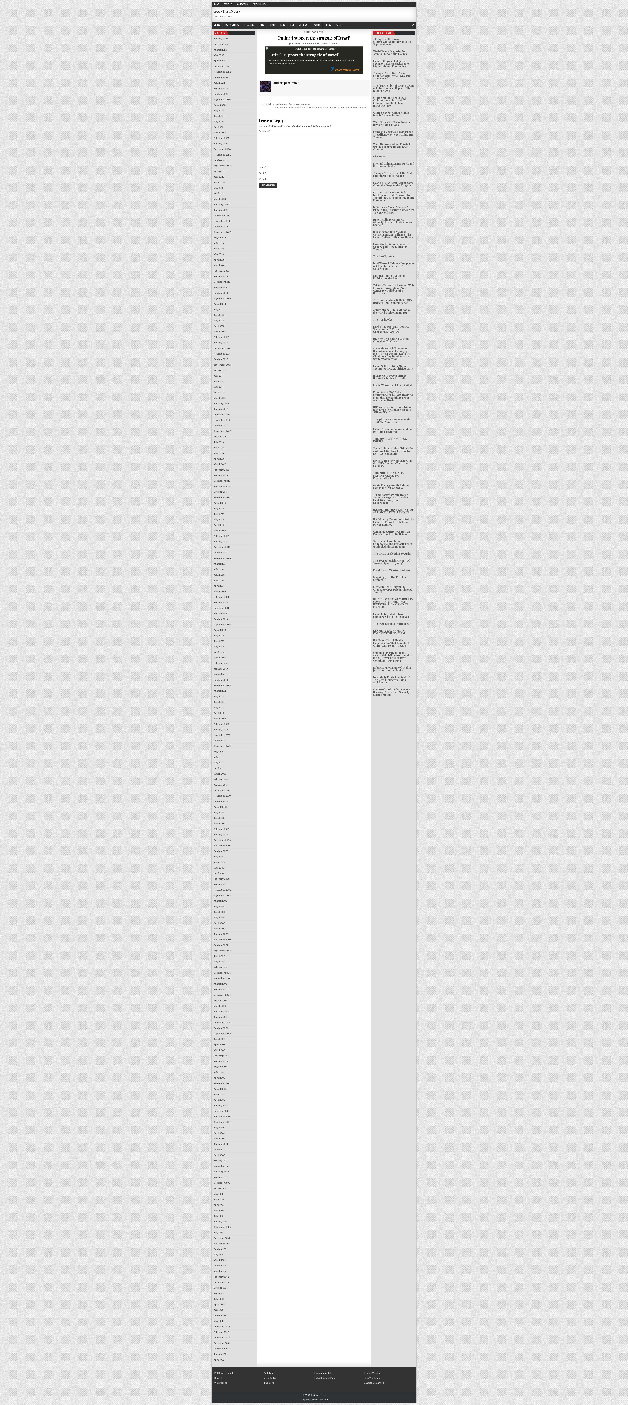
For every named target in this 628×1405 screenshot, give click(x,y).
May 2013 (219, 647)
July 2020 (219, 177)
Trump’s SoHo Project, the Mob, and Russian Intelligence (393, 174)
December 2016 (222, 414)
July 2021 (219, 110)
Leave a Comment (330, 43)
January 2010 (221, 834)
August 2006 (220, 984)
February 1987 (221, 1332)
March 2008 (220, 928)
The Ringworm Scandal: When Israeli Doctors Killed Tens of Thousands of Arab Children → (322, 107)
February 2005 (222, 1011)
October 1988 (221, 1315)
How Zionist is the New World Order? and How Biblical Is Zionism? (391, 246)
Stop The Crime (372, 1378)
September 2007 (223, 951)
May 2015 (219, 519)
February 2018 (221, 337)
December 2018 (222, 282)
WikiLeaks (269, 1373)
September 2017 (222, 365)
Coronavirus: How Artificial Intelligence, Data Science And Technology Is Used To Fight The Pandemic (393, 196)
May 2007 (219, 961)
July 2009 (219, 856)
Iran (292, 25)
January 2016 (221, 475)
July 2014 (219, 569)
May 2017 (219, 387)
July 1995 (219, 1232)
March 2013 (220, 657)
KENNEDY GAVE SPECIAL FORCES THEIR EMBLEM (389, 632)
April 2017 (219, 392)
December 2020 (222, 149)
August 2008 (220, 901)
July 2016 (219, 442)
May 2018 (219, 320)
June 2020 (219, 182)
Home (216, 4)
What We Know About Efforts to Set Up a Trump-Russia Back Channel (392, 146)
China (261, 25)
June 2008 (219, 912)
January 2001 (221, 1144)
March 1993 (220, 1271)
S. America (249, 25)
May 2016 (219, 453)
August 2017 (220, 370)
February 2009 (222, 879)
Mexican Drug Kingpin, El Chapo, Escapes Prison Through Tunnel (393, 589)
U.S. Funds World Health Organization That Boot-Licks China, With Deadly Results (392, 643)
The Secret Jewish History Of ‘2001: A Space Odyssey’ (391, 562)
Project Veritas (372, 1373)
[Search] (413, 25)
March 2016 (220, 464)
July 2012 (219, 696)
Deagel (218, 1378)
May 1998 (219, 1194)
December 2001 (222, 1111)
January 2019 (221, 276)
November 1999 (222, 1166)
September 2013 (222, 624)
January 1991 (220, 1293)
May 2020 (219, 188)
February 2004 (221, 1056)
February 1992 (221, 1277)
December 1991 (222, 1282)
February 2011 (221, 779)
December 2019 (222, 215)
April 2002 (219, 1100)
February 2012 (221, 724)
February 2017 (221, 403)
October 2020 (221, 160)
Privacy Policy (259, 4)
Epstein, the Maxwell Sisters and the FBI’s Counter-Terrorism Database (393, 463)
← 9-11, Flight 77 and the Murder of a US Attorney (284, 104)
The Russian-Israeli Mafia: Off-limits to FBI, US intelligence (392, 301)
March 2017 (220, 398)
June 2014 (219, 575)
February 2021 (221, 138)
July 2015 (219, 508)
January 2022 (221, 88)
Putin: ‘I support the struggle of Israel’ (314, 38)
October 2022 (221, 77)
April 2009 (219, 873)
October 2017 (221, 359)
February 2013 (221, 663)
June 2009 (219, 862)
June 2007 (219, 956)
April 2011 (219, 768)
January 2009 (221, 884)
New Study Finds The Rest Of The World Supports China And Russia (391, 679)
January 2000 (221, 1161)
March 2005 (220, 1006)
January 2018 (221, 342)
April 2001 (219, 1133)
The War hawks (382, 319)
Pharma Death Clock (374, 1383)
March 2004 (220, 1050)
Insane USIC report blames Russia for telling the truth (389, 377)
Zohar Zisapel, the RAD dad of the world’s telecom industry (391, 311)
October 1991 (220, 1288)
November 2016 (222, 420)
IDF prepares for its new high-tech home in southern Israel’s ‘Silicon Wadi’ (392, 409)
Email (262, 173)
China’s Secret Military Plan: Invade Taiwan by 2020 (391, 114)
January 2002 (221, 1105)
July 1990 (219, 1299)
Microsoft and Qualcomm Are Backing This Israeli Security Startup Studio (391, 692)
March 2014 (220, 591)
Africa (217, 25)
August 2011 (220, 751)
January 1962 (221, 1354)
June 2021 (219, 116)
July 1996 (219, 1216)
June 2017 (219, 381)
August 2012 (220, 691)
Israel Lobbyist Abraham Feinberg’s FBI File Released (391, 615)
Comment (264, 131)
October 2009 (221, 851)
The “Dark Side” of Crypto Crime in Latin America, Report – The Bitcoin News (393, 88)
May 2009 (219, 868)
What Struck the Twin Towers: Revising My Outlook (392, 124)
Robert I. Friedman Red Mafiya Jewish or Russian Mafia (392, 669)
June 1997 (219, 1199)
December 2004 (222, 1022)
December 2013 (222, 608)
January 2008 (221, 934)
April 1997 (219, 1205)
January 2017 (221, 409)
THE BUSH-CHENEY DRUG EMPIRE (390, 440)
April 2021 (219, 127)
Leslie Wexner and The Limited (392, 385)
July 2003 (219, 1072)
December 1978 (222, 1348)
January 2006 (221, 989)
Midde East (304, 25)
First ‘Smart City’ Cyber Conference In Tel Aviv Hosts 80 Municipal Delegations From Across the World (393, 396)
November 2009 (222, 845)
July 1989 (219, 1310)
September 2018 (222, 298)
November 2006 (222, 978)
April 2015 (219, 525)
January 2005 (221, 1017)
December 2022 (222, 66)
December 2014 (222, 547)
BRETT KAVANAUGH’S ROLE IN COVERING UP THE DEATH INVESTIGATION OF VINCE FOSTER (393, 603)
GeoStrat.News (226, 11)
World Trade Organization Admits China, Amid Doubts (390, 53)
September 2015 (222, 497)
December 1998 (222, 1183)
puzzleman (295, 43)
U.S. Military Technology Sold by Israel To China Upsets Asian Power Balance (393, 522)
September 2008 (223, 895)
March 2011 (220, 774)
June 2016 (219, 447)
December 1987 (222, 1326)
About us (228, 4)
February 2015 (221, 536)
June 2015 (219, 514)
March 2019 (220, 265)
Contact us (242, 4)
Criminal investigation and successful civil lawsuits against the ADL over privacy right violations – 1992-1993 (392, 656)
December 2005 (222, 995)
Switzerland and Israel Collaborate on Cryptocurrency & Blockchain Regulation (392, 544)
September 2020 (223, 166)
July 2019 (219, 243)
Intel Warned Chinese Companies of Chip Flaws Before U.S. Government (393, 266)
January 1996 (221, 1221)
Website (263, 179)
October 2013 (221, 619)
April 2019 (219, 260)
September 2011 (222, 746)
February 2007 (222, 967)
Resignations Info (323, 1373)
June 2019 (219, 248)
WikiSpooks (220, 1383)
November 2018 (222, 287)
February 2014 (221, 597)
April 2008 (219, 923)
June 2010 (219, 818)
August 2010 (220, 807)
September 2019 (222, 232)
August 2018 (220, 304)
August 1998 (220, 1188)
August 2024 (220, 50)
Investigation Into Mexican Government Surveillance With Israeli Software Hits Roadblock (393, 234)
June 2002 (219, 1094)
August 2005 (220, 1000)
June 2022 (219, 83)
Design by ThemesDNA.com (314, 1400)
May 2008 (219, 917)
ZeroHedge (270, 1378)
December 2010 (222, 790)
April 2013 (219, 652)
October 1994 (220, 1249)
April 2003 (219, 1078)
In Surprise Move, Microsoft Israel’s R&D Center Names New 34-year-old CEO (393, 210)
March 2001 (220, 1138)
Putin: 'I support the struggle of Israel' (303, 55)
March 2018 (220, 331)
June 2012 (219, 702)
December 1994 (222, 1238)
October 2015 (221, 492)
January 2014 (221, 602)
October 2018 (221, 293)
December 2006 (222, 973)
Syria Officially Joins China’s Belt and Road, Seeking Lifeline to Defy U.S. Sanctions (393, 451)
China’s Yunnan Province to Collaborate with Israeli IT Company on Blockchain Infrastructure (390, 101)
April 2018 (219, 326)
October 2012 (221, 680)
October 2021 (221, 94)
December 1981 (222, 1343)
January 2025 (221, 38)
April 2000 (219, 1155)
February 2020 (222, 204)
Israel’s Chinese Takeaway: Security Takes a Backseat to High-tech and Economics (391, 63)
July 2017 (219, 376)
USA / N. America (232, 25)
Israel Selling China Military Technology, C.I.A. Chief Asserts (393, 367)
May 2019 (219, 254)
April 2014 (219, 586)
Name (262, 167)
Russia (328, 25)
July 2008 (219, 906)
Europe (272, 25)
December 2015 (222, 481)
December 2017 (222, 348)
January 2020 (221, 210)
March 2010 (220, 823)
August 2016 (220, 436)
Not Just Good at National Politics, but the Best (389, 277)
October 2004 (221, 1028)
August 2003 (220, 1066)
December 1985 (222, 1337)
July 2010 (219, 812)
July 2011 (218, 757)
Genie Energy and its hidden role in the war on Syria (391, 486)
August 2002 (220, 1089)
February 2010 (221, 829)
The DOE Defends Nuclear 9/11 (392, 623)
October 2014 (221, 552)
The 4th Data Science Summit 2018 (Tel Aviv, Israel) (391, 421)
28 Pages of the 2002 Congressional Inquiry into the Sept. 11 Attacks (392, 41)
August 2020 (220, 171)
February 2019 (221, 271)
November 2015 (222, 486)
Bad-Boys (269, 1383)
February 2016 (221, 470)
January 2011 (220, 785)
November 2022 (222, 72)
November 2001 (222, 1116)
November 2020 (222, 155)
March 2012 (220, 718)
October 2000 (221, 1149)
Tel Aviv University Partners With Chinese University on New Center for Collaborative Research (393, 289)
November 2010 (222, 796)
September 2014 (222, 558)
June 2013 (219, 641)
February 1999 (221, 1171)
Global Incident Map (324, 1378)
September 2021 (222, 99)
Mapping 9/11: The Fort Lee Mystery (390, 579)
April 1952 (219, 1360)
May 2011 (218, 762)
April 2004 (219, 1044)
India (282, 25)
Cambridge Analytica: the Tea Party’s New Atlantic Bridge (391, 533)
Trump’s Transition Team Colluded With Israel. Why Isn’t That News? (392, 75)
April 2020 (219, 193)
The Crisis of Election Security (392, 553)
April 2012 (219, 713)
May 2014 (219, 580)
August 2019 (220, 237)
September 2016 (222, 431)
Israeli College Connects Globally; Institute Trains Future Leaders (393, 222)
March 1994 (220, 1260)
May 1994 (218, 1254)
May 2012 (219, 707)
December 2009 (222, 840)
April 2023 (219, 61)
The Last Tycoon (383, 256)
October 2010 (221, 801)
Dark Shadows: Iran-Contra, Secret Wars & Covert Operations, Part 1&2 (391, 329)
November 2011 (222, 735)
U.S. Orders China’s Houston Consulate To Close (391, 340)
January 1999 (221, 1177)
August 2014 (220, 564)
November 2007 (222, 939)
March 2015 (220, 530)
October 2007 (221, 945)
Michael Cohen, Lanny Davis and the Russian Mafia (393, 165)
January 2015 (221, 542)
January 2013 (221, 669)
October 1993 (221, 1266)
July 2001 (219, 1127)
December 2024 (222, 44)
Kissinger (379, 156)
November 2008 (222, 890)
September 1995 (222, 1227)
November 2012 (222, 674)
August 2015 (220, 503)
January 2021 (221, 143)
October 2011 (220, 740)
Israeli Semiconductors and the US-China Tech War (392, 430)
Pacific (317, 25)
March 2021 (220, 132)
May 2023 (219, 55)
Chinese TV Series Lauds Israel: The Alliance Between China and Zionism (393, 134)
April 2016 (219, 459)
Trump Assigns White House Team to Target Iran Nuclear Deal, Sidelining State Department (391, 498)
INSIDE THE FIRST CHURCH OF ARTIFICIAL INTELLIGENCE (393, 511)
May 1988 (219, 1321)
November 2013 (222, 613)
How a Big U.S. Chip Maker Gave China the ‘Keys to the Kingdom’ (393, 184)
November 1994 (222, 1243)
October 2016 (221, 425)
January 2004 (221, 1061)
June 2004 (219, 1039)
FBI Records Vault (223, 1373)
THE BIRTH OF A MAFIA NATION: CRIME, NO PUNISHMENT (388, 475)
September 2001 (222, 1122)
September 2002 (223, 1083)
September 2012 (222, 685)
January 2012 (221, 729)
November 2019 (222, 221)
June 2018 (219, 315)
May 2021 (219, 121)
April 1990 (219, 1304)
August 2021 (220, 105)
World (339, 25)
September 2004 (222, 1033)
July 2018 (219, 309)
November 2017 (222, 354)
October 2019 (221, 226)
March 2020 (220, 199)
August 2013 (220, 630)
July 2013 (219, 635)
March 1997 (220, 1210)
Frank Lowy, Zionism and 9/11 (391, 570)
